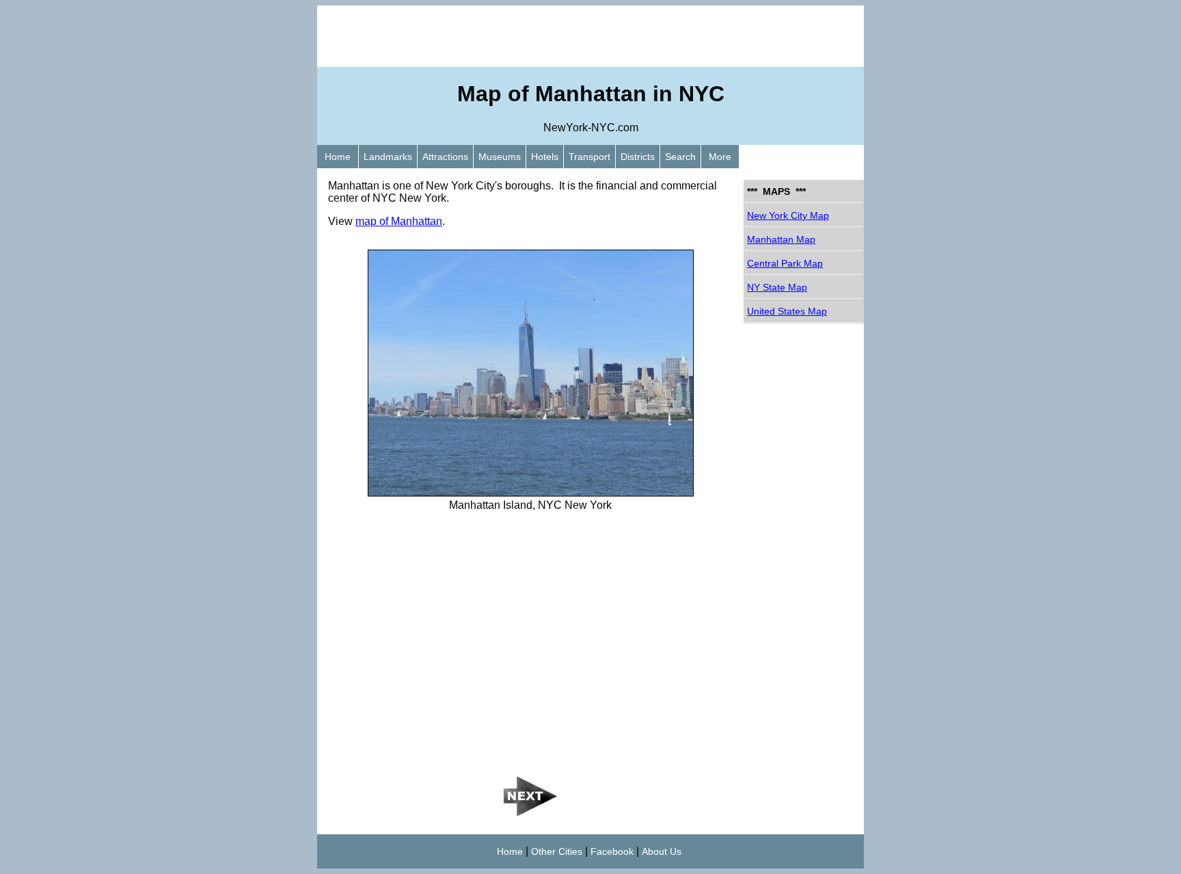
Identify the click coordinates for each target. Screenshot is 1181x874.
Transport (589, 156)
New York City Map (788, 215)
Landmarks (388, 156)
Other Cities (556, 851)
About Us (661, 851)
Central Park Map (785, 263)
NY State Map (777, 287)
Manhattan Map (781, 239)
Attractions (445, 156)
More (720, 156)
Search (680, 156)
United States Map (787, 311)
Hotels (544, 156)
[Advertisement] (590, 36)
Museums (499, 156)
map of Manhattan (398, 221)
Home (337, 156)
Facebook (612, 851)
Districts (638, 156)
